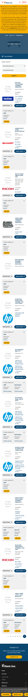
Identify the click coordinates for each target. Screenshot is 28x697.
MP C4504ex (18, 564)
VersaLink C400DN (17, 512)
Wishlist (4, 679)
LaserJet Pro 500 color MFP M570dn (19, 314)
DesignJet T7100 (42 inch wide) (19, 461)
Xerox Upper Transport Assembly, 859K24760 (19, 220)
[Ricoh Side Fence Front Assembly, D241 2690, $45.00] (8, 551)
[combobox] (14, 70)
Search (14, 75)
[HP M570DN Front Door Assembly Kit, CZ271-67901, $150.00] (8, 305)
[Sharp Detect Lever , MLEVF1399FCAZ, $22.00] (8, 135)
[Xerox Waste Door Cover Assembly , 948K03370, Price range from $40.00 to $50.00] (8, 504)
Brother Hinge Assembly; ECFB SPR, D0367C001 (19, 262)
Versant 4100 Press (18, 232)
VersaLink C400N (19, 515)
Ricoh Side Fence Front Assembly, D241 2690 (19, 547)
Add (5, 121)
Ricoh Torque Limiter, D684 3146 (19, 175)
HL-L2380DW (18, 98)
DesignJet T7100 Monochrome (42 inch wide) (19, 466)
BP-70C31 (17, 142)
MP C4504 (18, 561)
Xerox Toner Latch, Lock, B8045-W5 (19, 595)
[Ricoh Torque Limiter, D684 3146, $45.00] (8, 180)
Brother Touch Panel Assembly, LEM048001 (19, 85)
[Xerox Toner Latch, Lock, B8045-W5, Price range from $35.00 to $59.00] (8, 600)
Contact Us (14, 657)
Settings (6, 694)
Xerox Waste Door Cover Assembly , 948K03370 (19, 500)
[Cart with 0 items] (25, 2)
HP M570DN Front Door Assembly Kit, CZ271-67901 (19, 301)
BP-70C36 (17, 144)
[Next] (24, 636)
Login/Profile (5, 677)
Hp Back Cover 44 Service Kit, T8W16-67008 (19, 449)
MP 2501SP (18, 192)
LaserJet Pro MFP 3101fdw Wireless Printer (19, 362)
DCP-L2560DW (19, 96)
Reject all (17, 694)
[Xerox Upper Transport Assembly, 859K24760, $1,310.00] (8, 224)
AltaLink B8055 (19, 608)
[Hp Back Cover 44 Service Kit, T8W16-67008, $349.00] (8, 454)
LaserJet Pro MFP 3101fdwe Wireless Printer (19, 367)
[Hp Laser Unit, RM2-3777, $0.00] (8, 356)
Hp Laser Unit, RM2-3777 (19, 350)
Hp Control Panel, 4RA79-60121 (19, 399)
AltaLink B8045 (19, 605)
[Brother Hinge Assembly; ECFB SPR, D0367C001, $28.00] (8, 266)
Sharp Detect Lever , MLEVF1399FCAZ (19, 130)
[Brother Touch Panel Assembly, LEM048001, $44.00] (8, 89)
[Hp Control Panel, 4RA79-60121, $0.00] (8, 404)
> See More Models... (18, 101)
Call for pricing (7, 391)
